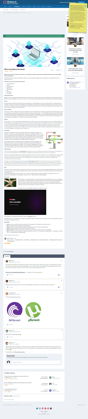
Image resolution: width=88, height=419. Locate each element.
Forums (23, 6)
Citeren (11, 274)
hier (42, 357)
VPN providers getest (17, 161)
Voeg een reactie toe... (17, 362)
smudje (7, 390)
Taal (42, 411)
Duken (11, 238)
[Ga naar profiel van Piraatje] (7, 343)
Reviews (43, 6)
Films (34, 6)
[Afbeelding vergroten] (15, 272)
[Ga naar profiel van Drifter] (75, 45)
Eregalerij (49, 6)
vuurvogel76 (11, 293)
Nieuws (10, 6)
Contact (45, 411)
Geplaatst (14, 262)
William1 (11, 280)
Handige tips (22, 9)
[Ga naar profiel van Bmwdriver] (50, 390)
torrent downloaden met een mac (10, 389)
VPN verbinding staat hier (19, 352)
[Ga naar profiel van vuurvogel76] (7, 293)
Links (38, 6)
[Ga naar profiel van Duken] (5, 239)
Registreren (81, 2)
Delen (52, 70)
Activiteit (29, 6)
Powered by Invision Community (44, 414)
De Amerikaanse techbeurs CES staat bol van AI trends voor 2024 (75, 50)
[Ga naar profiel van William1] (7, 281)
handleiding (72, 26)
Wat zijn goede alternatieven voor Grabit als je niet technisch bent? (75, 83)
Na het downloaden (14, 9)
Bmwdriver (54, 389)
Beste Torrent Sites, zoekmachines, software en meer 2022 (16, 376)
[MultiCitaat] (8, 275)
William (10, 260)
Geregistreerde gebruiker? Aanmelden (67, 2)
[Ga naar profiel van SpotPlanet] (68, 83)
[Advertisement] (25, 24)
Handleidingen (17, 6)
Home (5, 6)
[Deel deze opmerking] (61, 260)
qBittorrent (30, 216)
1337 (14, 342)
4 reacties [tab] (7, 256)
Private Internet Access (32, 161)
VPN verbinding (23, 151)
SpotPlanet (74, 86)
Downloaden (5, 9)
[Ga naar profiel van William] (7, 261)
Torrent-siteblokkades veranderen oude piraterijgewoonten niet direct (18, 382)
